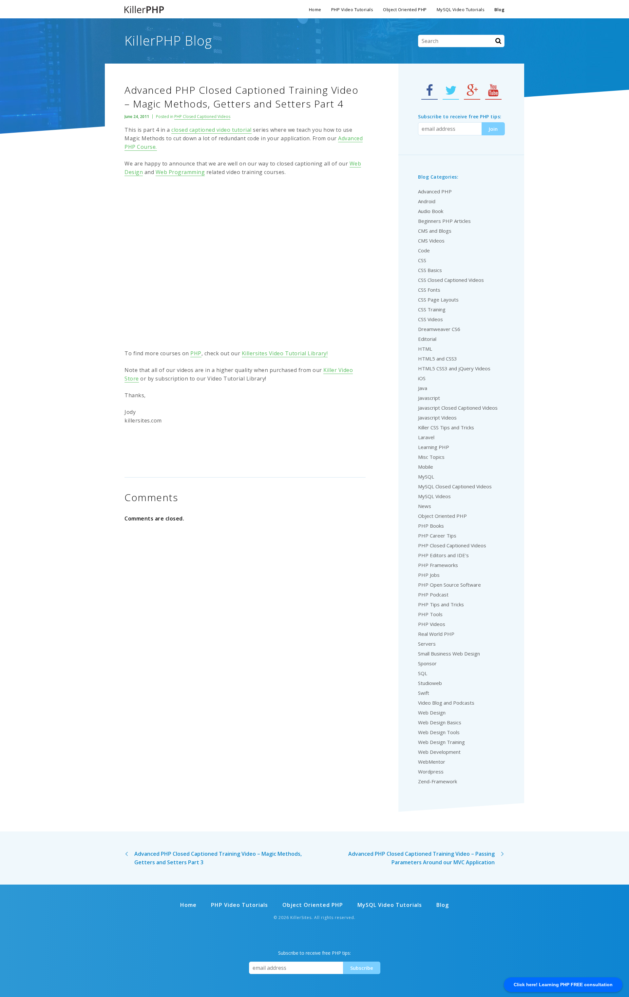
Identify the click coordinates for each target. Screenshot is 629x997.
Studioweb (430, 683)
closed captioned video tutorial (211, 129)
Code (424, 250)
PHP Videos (431, 624)
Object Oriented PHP (405, 9)
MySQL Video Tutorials (461, 9)
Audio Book (430, 211)
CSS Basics (430, 270)
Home (315, 9)
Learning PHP (433, 447)
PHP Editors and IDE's (443, 555)
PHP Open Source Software (449, 584)
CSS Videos (430, 319)
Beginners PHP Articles (444, 221)
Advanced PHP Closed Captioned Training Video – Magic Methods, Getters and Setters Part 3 (218, 858)
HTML (425, 348)
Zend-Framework (437, 781)
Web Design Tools (439, 732)
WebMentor (431, 761)
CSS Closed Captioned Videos (451, 280)
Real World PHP (436, 634)
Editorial (427, 339)
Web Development (439, 752)
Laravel (426, 437)
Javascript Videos (437, 417)
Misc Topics (431, 457)
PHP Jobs (429, 575)
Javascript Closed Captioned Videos (458, 407)
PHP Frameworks (438, 565)
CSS (422, 260)
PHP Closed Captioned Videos (202, 116)
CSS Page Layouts (438, 299)
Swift (423, 693)
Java (422, 388)
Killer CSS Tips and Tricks (446, 427)
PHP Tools (430, 614)
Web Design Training (441, 742)
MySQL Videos (434, 496)
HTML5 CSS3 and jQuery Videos (454, 368)
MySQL (426, 476)
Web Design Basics (439, 722)
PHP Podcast (433, 594)
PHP (195, 353)
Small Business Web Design (449, 653)
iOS (422, 378)
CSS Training (432, 309)
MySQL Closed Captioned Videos (455, 486)
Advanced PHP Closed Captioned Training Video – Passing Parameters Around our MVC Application (421, 858)
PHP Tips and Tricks (441, 604)
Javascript (429, 398)
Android (426, 201)
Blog (499, 9)
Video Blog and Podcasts (446, 702)
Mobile (425, 466)
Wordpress (431, 771)
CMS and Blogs (434, 230)
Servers (427, 643)
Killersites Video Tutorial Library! (285, 353)
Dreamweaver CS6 (439, 329)
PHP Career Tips (437, 535)
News (424, 506)
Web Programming (180, 172)
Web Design (432, 712)
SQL (422, 673)
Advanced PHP (435, 191)
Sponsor (427, 663)
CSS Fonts (429, 289)
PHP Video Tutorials (352, 9)
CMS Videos (431, 240)
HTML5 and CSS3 (437, 358)
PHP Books (431, 525)
